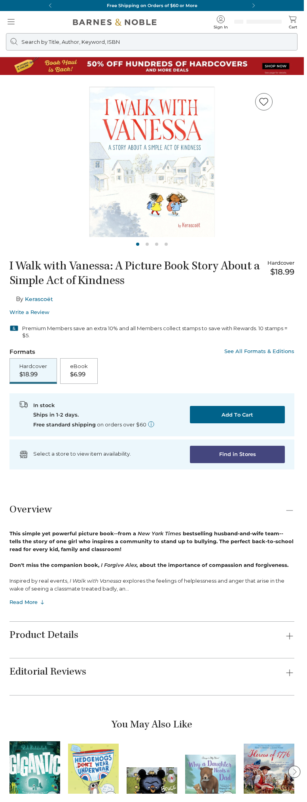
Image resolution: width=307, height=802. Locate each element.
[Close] (11, 54)
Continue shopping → (31, 98)
